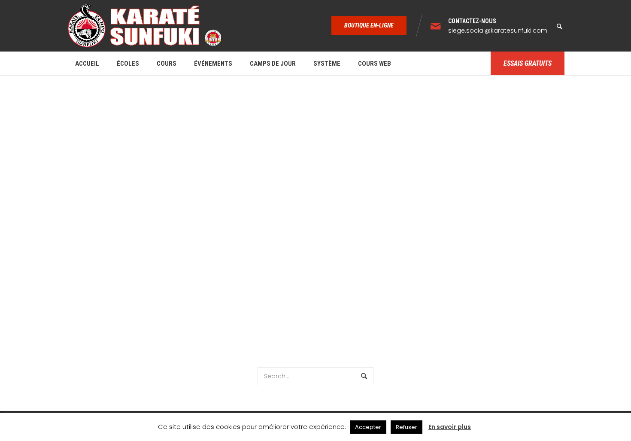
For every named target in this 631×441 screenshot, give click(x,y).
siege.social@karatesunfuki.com (497, 30)
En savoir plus (449, 427)
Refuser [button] (406, 427)
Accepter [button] (368, 427)
